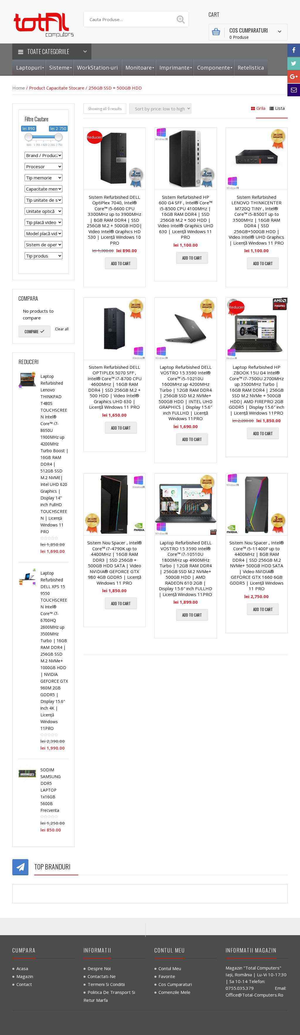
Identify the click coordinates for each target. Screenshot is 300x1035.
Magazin (24, 976)
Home (18, 88)
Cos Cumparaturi (175, 984)
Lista (280, 108)
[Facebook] (293, 50)
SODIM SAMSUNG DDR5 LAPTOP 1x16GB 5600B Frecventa (50, 790)
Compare (31, 331)
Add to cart (121, 263)
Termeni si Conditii (106, 984)
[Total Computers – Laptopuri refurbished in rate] (43, 24)
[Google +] (293, 76)
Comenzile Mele (174, 992)
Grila (260, 108)
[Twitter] (293, 63)
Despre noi (99, 968)
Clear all (62, 329)
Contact (24, 984)
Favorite (166, 976)
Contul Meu (169, 968)
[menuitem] (28, 68)
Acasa (22, 968)
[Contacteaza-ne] (293, 90)
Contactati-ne (102, 976)
